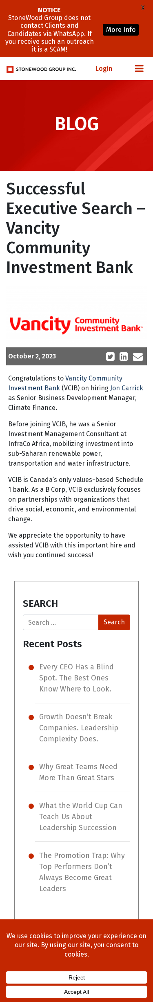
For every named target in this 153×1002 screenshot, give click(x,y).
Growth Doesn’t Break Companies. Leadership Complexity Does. (78, 727)
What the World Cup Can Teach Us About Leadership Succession (80, 816)
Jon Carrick (126, 388)
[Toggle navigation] (139, 68)
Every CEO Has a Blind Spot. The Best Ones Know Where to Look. (76, 678)
